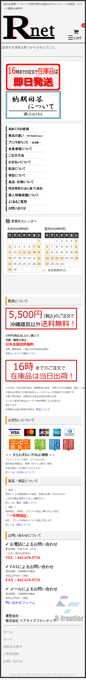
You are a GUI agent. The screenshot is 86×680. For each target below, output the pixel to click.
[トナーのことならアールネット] (30, 37)
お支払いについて (25, 162)
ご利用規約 (11, 654)
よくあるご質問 (25, 201)
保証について (25, 175)
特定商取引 (25, 188)
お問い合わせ (25, 208)
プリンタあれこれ (25, 142)
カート (8, 639)
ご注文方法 (25, 155)
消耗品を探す (12, 646)
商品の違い (25, 135)
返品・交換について (25, 182)
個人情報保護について (25, 195)
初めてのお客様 (25, 129)
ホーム (8, 632)
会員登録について (25, 149)
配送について (25, 168)
